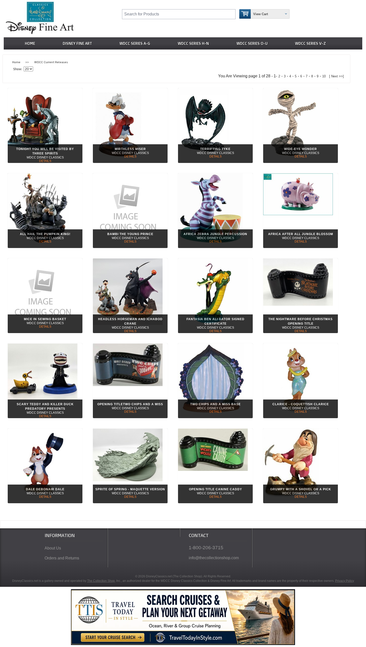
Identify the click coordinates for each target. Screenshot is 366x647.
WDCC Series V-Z (310, 43)
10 (324, 76)
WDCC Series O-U (252, 43)
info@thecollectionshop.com (214, 558)
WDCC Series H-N (193, 43)
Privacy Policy (344, 581)
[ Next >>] (336, 76)
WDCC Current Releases (51, 62)
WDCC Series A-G (135, 43)
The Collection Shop (101, 581)
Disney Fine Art (77, 43)
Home (30, 43)
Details (45, 161)
